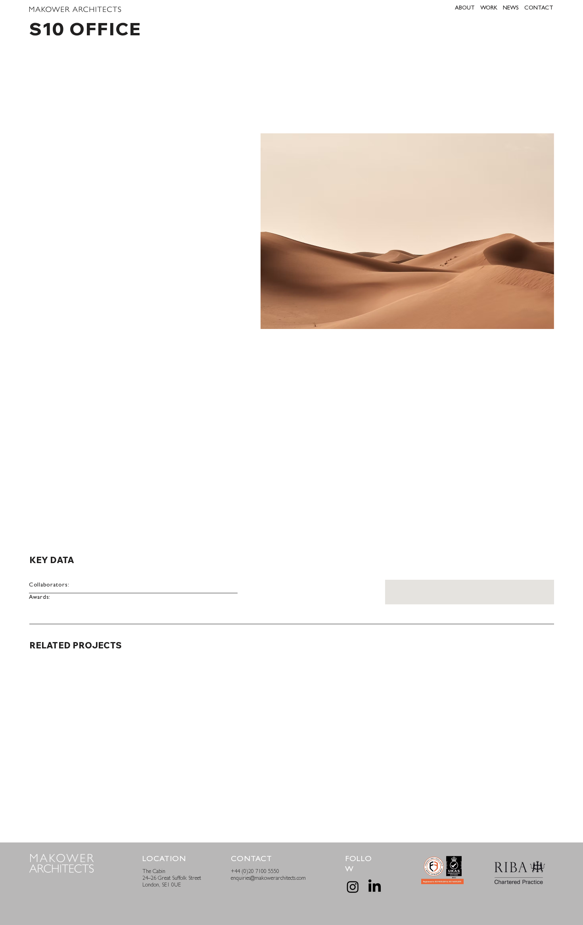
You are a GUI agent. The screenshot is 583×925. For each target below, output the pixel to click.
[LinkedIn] (374, 886)
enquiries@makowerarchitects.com (268, 878)
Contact (251, 859)
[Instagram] (353, 886)
